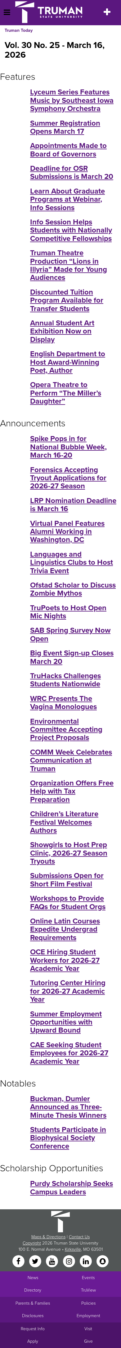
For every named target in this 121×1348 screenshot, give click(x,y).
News (33, 1277)
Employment (88, 1315)
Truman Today (19, 30)
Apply (32, 1341)
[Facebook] (19, 1261)
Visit (88, 1328)
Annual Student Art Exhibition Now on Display (62, 331)
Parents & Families (33, 1303)
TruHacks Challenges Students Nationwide (65, 679)
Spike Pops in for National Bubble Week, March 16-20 (68, 447)
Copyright (32, 1243)
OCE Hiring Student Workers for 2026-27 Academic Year (65, 960)
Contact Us (79, 1237)
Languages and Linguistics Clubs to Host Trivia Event (71, 562)
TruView (88, 1290)
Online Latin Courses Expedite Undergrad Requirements (65, 929)
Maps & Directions (48, 1237)
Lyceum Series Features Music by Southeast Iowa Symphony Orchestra (72, 100)
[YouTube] (52, 1261)
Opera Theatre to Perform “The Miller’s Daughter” (65, 393)
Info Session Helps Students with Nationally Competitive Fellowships (71, 230)
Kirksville (73, 1249)
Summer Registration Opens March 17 (65, 127)
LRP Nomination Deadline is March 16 (73, 504)
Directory (32, 1290)
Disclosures (32, 1315)
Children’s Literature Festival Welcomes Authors (64, 822)
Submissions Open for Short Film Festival (67, 879)
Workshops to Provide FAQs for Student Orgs (67, 902)
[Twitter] (35, 1261)
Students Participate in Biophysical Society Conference (68, 1138)
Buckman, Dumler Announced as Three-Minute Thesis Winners (68, 1107)
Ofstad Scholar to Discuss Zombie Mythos (73, 589)
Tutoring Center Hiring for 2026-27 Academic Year (67, 991)
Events (88, 1277)
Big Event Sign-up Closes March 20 (72, 657)
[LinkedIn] (86, 1261)
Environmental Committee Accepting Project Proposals (66, 729)
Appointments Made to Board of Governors (68, 149)
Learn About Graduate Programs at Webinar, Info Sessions (67, 199)
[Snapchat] (102, 1261)
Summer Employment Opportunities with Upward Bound (66, 1022)
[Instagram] (69, 1261)
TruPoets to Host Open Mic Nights (68, 612)
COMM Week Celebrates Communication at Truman (71, 760)
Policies (88, 1303)
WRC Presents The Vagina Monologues (63, 702)
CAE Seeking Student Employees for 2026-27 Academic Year (69, 1053)
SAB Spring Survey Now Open (70, 634)
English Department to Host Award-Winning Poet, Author (67, 362)
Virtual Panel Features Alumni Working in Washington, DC (67, 531)
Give (88, 1341)
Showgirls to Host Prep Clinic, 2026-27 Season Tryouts (68, 853)
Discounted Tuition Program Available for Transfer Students (66, 300)
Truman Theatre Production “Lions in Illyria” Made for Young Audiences (68, 265)
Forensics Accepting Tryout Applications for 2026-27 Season (68, 478)
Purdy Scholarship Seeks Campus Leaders (71, 1187)
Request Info (33, 1328)
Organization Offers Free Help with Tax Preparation (72, 791)
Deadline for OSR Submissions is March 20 (71, 172)
